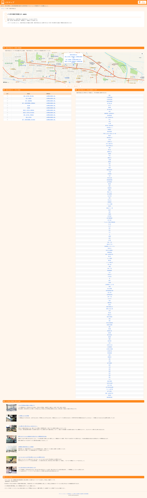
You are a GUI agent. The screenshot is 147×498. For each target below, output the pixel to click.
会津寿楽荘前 (109, 294)
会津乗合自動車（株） (51, 96)
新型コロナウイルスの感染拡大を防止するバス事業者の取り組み (32, 436)
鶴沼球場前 (109, 131)
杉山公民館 (109, 288)
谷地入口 (109, 274)
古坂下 (109, 210)
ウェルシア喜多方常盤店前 (109, 222)
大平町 (109, 240)
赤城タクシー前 (109, 208)
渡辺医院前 (109, 115)
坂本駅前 (109, 173)
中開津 (109, 214)
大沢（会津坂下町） (109, 117)
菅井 (109, 228)
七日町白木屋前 (109, 349)
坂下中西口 (109, 391)
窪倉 (109, 375)
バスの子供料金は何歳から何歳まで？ (26, 405)
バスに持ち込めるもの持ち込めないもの (27, 467)
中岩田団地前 (109, 97)
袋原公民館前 (109, 101)
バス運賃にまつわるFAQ (23, 415)
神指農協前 (109, 270)
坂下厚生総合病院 (109, 387)
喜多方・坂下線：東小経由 (28, 112)
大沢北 (109, 139)
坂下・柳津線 (28, 98)
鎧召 (109, 355)
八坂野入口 (109, 141)
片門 (109, 310)
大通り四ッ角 (109, 345)
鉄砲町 (109, 107)
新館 (109, 338)
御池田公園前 (109, 324)
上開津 (109, 236)
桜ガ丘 (109, 256)
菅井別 (109, 395)
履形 (109, 95)
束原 (109, 111)
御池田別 (109, 187)
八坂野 (109, 159)
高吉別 (109, 312)
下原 (109, 165)
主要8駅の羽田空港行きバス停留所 (26, 446)
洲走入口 (109, 314)
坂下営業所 (109, 363)
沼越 (109, 266)
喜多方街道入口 (73, 54)
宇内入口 (109, 200)
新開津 (109, 153)
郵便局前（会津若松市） (110, 113)
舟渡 (109, 300)
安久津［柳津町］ (109, 250)
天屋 (109, 121)
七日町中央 (109, 351)
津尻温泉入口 (109, 137)
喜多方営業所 (109, 316)
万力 (109, 232)
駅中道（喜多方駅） (109, 125)
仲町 (109, 359)
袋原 (109, 371)
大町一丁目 (109, 242)
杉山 (109, 119)
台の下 (109, 105)
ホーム (2, 8)
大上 (109, 379)
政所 (109, 185)
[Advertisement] (73, 36)
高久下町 (109, 292)
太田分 (109, 304)
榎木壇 (109, 260)
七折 (109, 175)
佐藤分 (109, 190)
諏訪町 (109, 183)
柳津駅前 (109, 202)
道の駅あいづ (109, 127)
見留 (109, 318)
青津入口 (109, 248)
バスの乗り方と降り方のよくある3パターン (27, 426)
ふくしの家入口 (109, 262)
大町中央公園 (109, 383)
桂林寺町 (109, 340)
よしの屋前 (109, 258)
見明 (109, 361)
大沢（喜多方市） (109, 143)
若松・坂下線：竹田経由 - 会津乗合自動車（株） (73, 57)
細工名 (109, 149)
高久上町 (109, 264)
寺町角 (109, 328)
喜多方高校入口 (109, 306)
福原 (109, 147)
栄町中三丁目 (109, 244)
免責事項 (82, 493)
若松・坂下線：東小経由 (29, 96)
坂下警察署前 (109, 218)
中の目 (109, 224)
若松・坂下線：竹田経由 (29, 114)
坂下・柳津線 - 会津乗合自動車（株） (73, 59)
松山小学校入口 (109, 145)
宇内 (109, 155)
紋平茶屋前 (109, 181)
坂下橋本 (109, 216)
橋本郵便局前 (109, 397)
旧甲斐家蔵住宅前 (109, 290)
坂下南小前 (109, 109)
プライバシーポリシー (63, 493)
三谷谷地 (109, 276)
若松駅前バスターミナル (110, 246)
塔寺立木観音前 (109, 322)
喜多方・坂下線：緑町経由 (28, 110)
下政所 (109, 282)
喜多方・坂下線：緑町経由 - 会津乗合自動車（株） (73, 62)
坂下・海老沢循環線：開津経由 (28, 103)
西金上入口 (109, 192)
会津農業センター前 (109, 284)
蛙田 (109, 365)
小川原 (109, 123)
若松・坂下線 (28, 117)
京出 (109, 343)
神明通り (109, 129)
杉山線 (28, 105)
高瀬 (109, 286)
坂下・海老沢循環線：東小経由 (28, 119)
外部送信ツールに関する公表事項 (74, 493)
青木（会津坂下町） (109, 254)
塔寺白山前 (109, 177)
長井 (109, 373)
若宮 (109, 238)
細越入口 (109, 157)
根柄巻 (109, 161)
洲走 (109, 377)
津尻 (109, 369)
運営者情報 (86, 493)
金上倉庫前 (109, 194)
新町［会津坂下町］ (109, 393)
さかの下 (109, 298)
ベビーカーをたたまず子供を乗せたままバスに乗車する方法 (31, 457)
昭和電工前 (109, 330)
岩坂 (109, 163)
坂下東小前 (109, 103)
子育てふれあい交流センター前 (109, 133)
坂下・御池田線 (28, 100)
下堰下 (109, 167)
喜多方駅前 (109, 381)
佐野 (109, 212)
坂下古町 (109, 220)
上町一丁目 (109, 296)
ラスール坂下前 (109, 389)
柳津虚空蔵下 (109, 169)
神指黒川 (109, 357)
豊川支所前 (109, 334)
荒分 (109, 230)
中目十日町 (109, 385)
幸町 (109, 320)
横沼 (109, 280)
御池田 (109, 336)
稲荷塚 (109, 332)
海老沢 (109, 135)
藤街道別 (109, 302)
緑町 (109, 326)
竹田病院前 (109, 353)
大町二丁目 (109, 268)
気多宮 (109, 206)
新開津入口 (109, 151)
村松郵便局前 (109, 179)
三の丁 (109, 226)
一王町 (109, 171)
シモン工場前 (109, 204)
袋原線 (28, 107)
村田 (109, 198)
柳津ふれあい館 (109, 308)
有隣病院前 (109, 252)
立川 (109, 272)
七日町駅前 (109, 347)
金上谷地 (109, 196)
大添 (109, 367)
